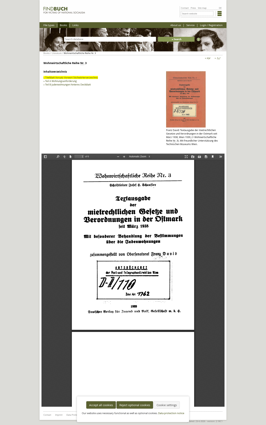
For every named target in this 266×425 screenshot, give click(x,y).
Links (75, 25)
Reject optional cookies (134, 405)
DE (220, 7)
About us (175, 25)
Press (193, 7)
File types (48, 25)
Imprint (59, 414)
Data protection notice (171, 413)
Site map (202, 7)
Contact (185, 7)
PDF (208, 59)
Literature (57, 53)
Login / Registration (211, 25)
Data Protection (74, 414)
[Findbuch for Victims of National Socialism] (64, 12)
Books (63, 25)
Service (190, 25)
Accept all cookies (101, 405)
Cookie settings (167, 405)
